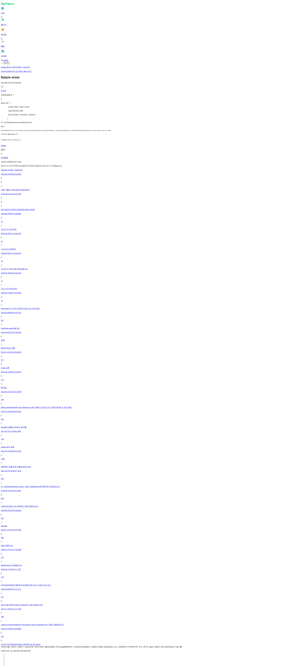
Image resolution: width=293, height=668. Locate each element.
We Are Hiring (35, 644)
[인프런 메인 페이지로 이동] (146, 3)
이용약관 (25, 644)
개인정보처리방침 (14, 644)
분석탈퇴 (4, 158)
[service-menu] (2, 63)
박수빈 (3, 91)
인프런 (3, 644)
